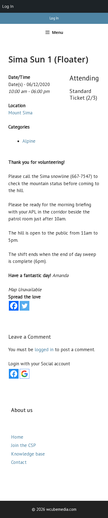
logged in (44, 349)
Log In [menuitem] (8, 6)
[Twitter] (24, 306)
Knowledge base (28, 454)
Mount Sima (20, 113)
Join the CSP (23, 445)
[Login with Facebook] (14, 374)
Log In (54, 18)
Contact (19, 462)
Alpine (28, 141)
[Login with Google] (24, 374)
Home (17, 437)
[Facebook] (14, 306)
